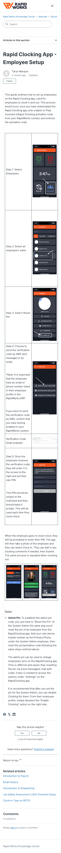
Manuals (43, 16)
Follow (10, 81)
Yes (22, 733)
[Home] (15, 6)
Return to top (11, 760)
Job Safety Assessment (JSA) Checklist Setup (29, 794)
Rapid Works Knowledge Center (19, 16)
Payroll (53, 16)
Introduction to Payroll (16, 775)
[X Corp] (9, 714)
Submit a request (44, 749)
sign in (13, 827)
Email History (10, 782)
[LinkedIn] (14, 714)
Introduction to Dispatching (18, 788)
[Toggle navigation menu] (52, 6)
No (39, 733)
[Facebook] (4, 714)
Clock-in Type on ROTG (16, 800)
